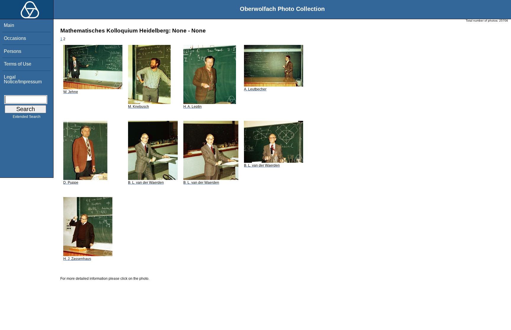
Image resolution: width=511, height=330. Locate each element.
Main (9, 25)
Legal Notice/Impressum (23, 79)
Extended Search (27, 116)
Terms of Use (17, 63)
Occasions (15, 38)
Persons (12, 51)
